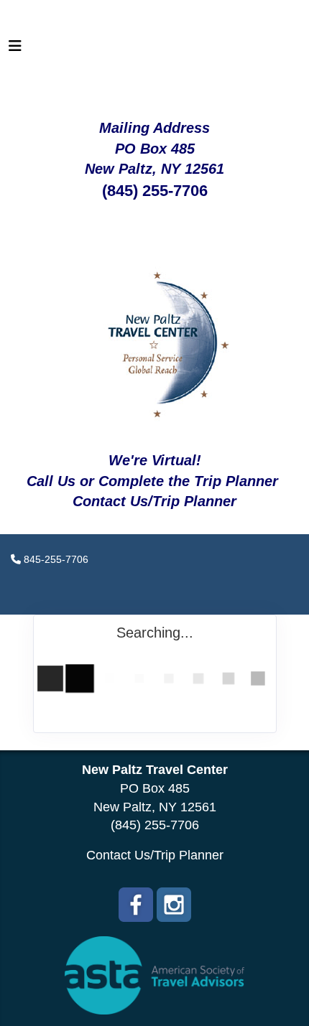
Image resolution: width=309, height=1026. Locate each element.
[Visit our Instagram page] (174, 904)
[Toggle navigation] (15, 49)
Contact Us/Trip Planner (154, 855)
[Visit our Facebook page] (136, 904)
